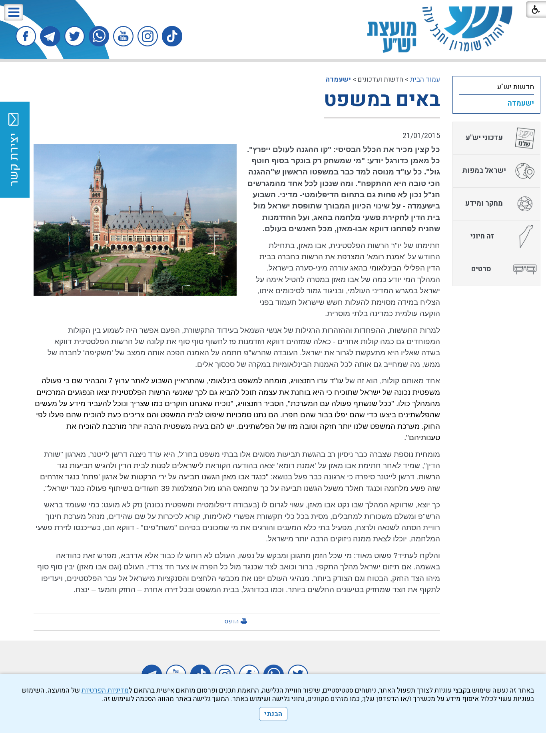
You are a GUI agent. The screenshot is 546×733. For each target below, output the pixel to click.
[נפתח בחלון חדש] (172, 36)
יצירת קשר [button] (14, 159)
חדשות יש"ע (515, 87)
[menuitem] (496, 86)
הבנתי (273, 714)
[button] (13, 12)
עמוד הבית (425, 79)
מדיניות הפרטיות (105, 690)
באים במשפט (382, 99)
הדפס (231, 621)
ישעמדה (338, 79)
